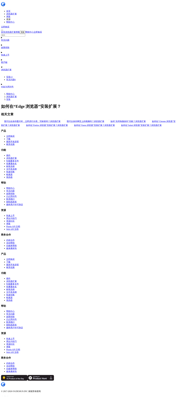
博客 (8, 224)
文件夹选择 (11, 169)
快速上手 (5, 55)
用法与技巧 (11, 218)
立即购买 (5, 27)
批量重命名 (11, 163)
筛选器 (9, 177)
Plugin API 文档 (13, 226)
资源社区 (10, 221)
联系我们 (10, 199)
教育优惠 (10, 144)
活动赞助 (10, 243)
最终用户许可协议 (14, 204)
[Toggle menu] (2, 30)
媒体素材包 (11, 248)
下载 (8, 139)
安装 (9, 77)
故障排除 (5, 47)
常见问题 (5, 40)
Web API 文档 (12, 229)
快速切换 (10, 172)
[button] (89, 35)
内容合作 (10, 240)
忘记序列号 (11, 196)
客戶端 (4, 62)
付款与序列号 (7, 87)
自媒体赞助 (11, 245)
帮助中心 (10, 94)
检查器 (9, 174)
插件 (8, 155)
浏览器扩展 (6, 70)
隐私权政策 (11, 202)
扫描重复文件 (12, 161)
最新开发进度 (12, 141)
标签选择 (10, 166)
